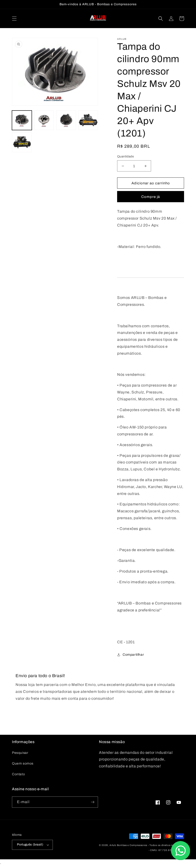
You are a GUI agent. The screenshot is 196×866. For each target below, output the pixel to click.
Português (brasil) (30, 844)
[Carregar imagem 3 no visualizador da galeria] (66, 120)
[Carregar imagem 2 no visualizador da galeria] (44, 120)
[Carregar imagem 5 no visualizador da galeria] (22, 142)
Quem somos (22, 763)
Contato (18, 774)
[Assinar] (92, 802)
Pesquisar (20, 753)
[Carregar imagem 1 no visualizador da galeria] (22, 120)
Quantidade (125, 156)
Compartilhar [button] (133, 654)
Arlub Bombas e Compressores (128, 845)
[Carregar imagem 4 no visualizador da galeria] (88, 120)
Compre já (150, 197)
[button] (14, 18)
